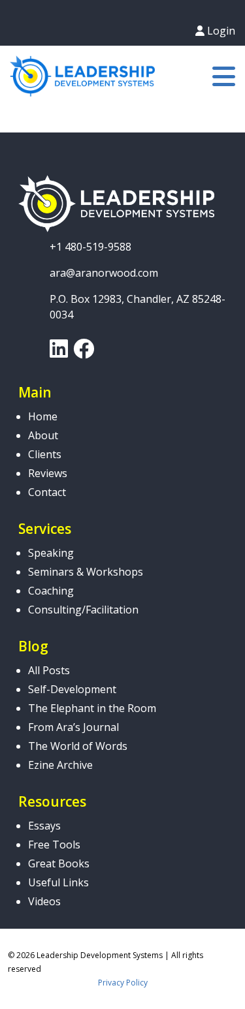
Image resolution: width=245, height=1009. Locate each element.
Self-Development (72, 689)
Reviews (47, 473)
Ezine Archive (60, 765)
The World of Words (77, 746)
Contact (47, 492)
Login (219, 30)
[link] (59, 352)
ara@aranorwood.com (104, 273)
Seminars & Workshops (85, 572)
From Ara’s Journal (73, 727)
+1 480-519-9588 (90, 247)
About (43, 435)
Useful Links (58, 882)
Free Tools (54, 844)
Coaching (51, 590)
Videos (44, 901)
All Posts (49, 670)
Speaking (51, 553)
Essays (44, 825)
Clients (44, 454)
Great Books (59, 863)
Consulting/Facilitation (83, 609)
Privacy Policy (123, 982)
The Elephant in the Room (92, 708)
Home (42, 416)
